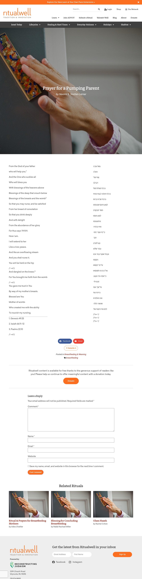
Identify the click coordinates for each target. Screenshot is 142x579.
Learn (54, 17)
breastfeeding (72, 358)
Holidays (107, 24)
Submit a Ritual (85, 17)
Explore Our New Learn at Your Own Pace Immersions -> (71, 2)
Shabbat (124, 24)
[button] (65, 341)
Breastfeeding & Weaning (75, 354)
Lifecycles (33, 24)
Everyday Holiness (85, 24)
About (123, 17)
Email (31, 446)
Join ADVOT (69, 17)
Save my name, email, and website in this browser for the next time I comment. (67, 466)
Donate (134, 17)
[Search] (99, 9)
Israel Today (16, 24)
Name (31, 436)
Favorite (72, 348)
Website (32, 456)
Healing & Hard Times (57, 24)
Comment (33, 407)
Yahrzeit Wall (102, 17)
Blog (115, 17)
